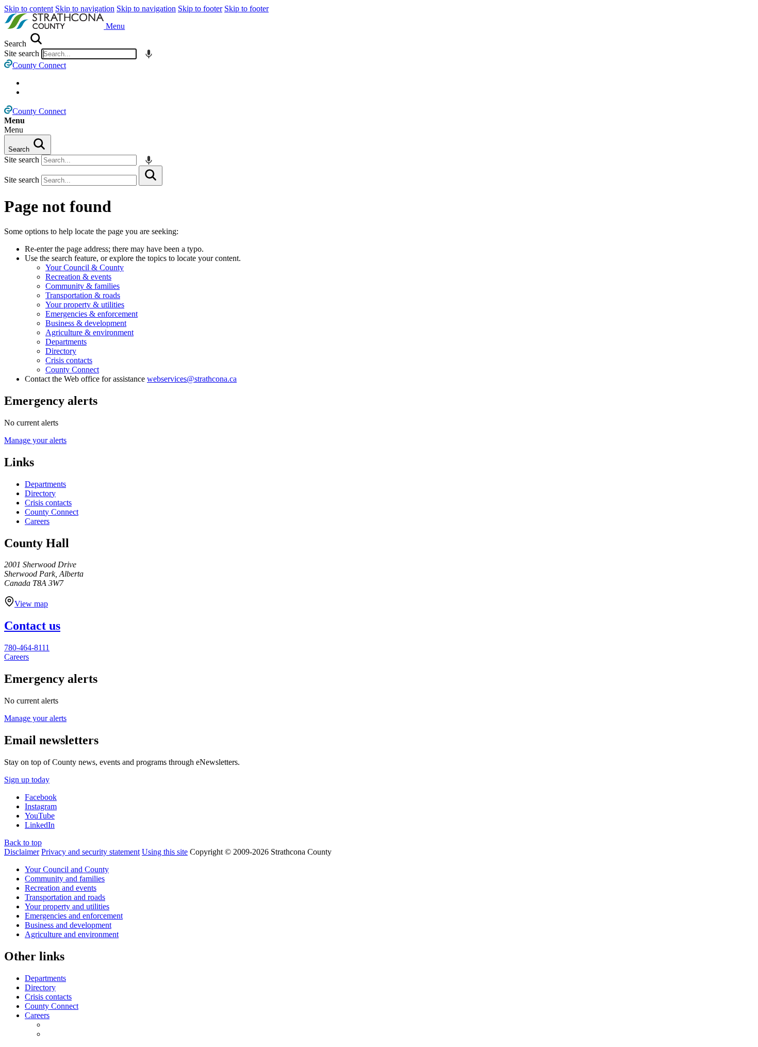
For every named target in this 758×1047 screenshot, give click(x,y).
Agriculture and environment (72, 934)
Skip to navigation (84, 8)
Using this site (165, 851)
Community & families (82, 286)
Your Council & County (84, 267)
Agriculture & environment (89, 332)
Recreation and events (60, 888)
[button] (115, 26)
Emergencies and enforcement (74, 915)
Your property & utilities (84, 304)
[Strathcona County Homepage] (55, 26)
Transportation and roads (65, 897)
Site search (21, 53)
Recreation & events (78, 276)
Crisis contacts (68, 360)
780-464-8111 (27, 647)
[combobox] (89, 53)
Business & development (85, 323)
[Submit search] (150, 176)
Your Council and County (67, 869)
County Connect (72, 369)
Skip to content (28, 8)
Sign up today (27, 779)
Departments (66, 341)
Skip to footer (200, 8)
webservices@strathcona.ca (192, 378)
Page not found (57, 206)
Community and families (65, 878)
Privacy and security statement (90, 851)
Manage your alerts (35, 440)
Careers (37, 521)
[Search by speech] (148, 53)
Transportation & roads (82, 295)
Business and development (68, 925)
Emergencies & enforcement (91, 313)
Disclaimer (21, 851)
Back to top (23, 842)
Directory (60, 351)
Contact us (32, 625)
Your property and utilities (67, 906)
